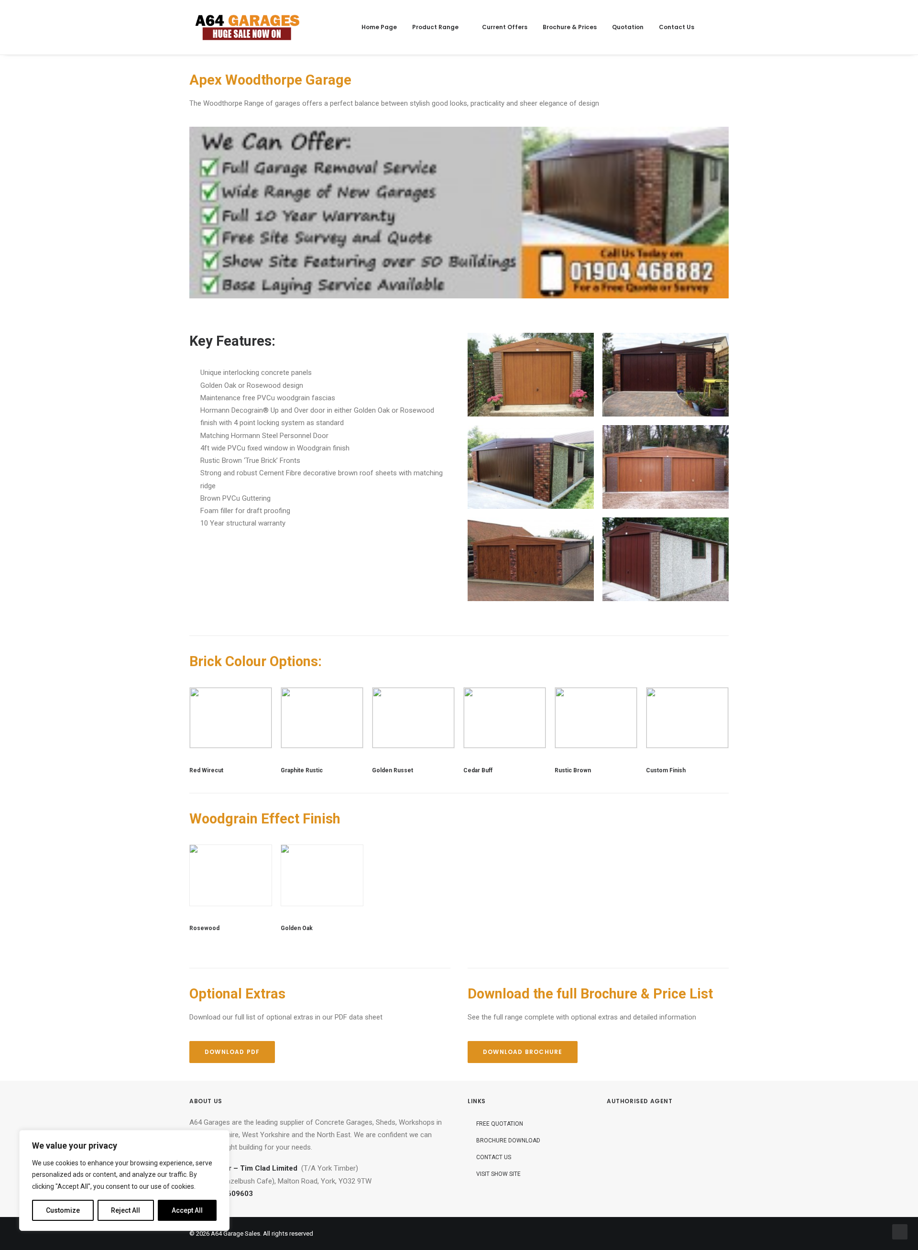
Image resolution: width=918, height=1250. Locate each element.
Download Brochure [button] (522, 1052)
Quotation (628, 27)
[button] (720, 27)
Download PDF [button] (232, 1052)
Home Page (379, 27)
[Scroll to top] (899, 1231)
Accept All (187, 1210)
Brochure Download (508, 1140)
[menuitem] (379, 27)
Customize (63, 1210)
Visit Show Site (498, 1174)
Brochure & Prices (570, 27)
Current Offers (504, 27)
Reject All (125, 1210)
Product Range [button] (435, 27)
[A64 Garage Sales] (247, 27)
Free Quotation (499, 1123)
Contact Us (676, 27)
